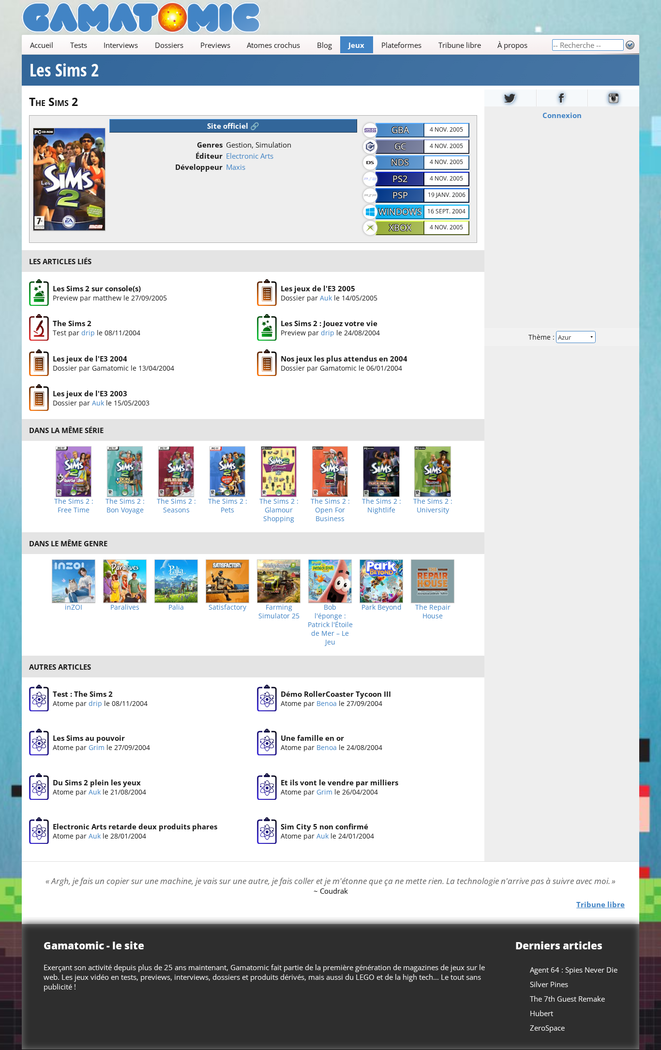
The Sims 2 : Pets (227, 505)
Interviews (121, 45)
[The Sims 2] (39, 328)
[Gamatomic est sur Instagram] (613, 98)
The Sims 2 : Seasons (176, 505)
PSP (400, 195)
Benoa (326, 703)
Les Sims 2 (64, 70)
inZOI (73, 607)
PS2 (399, 178)
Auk (326, 297)
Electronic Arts (249, 156)
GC (400, 146)
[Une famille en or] (267, 742)
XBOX (400, 227)
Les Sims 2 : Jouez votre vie (329, 324)
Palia (176, 607)
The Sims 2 (72, 324)
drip (88, 333)
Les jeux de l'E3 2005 (318, 288)
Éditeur (209, 156)
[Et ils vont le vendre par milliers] (267, 786)
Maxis (235, 167)
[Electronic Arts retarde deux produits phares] (39, 831)
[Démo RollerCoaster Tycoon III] (267, 698)
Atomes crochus (273, 45)
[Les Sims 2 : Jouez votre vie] (267, 328)
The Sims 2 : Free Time (73, 505)
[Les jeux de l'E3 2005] (267, 292)
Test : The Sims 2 (83, 694)
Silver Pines (549, 984)
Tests (78, 45)
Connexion (562, 115)
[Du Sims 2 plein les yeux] (39, 786)
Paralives (124, 607)
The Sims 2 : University (432, 505)
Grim (97, 747)
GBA (400, 129)
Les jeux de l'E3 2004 (90, 358)
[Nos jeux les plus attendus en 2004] (267, 362)
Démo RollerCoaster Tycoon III (336, 694)
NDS (400, 162)
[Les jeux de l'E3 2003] (39, 398)
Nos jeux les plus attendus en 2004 (344, 358)
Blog (324, 45)
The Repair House (433, 611)
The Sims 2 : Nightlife (381, 505)
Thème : (542, 337)
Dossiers (169, 45)
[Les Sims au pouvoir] (39, 742)
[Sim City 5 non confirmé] (267, 831)
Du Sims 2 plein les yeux (97, 782)
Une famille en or (312, 738)
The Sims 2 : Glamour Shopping (279, 510)
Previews (215, 45)
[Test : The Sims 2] (39, 698)
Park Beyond (381, 607)
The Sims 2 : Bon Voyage (125, 505)
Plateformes (401, 45)
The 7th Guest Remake (567, 999)
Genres (210, 145)
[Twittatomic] (510, 98)
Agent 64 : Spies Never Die (573, 970)
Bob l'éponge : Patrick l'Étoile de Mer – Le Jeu (330, 624)
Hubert (541, 1013)
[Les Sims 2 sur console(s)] (39, 292)
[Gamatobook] (562, 98)
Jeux (356, 45)
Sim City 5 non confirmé (324, 826)
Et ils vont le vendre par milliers (339, 782)
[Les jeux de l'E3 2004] (39, 362)
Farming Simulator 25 (279, 611)
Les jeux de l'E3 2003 (90, 394)
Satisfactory (227, 607)
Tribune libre (459, 45)
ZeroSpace (547, 1028)
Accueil (41, 45)
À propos (512, 45)
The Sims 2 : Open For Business (330, 510)
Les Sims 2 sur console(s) (97, 288)
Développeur (199, 167)
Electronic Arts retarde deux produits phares (135, 826)
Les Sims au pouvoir (89, 738)
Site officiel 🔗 (233, 126)
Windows (400, 211)
